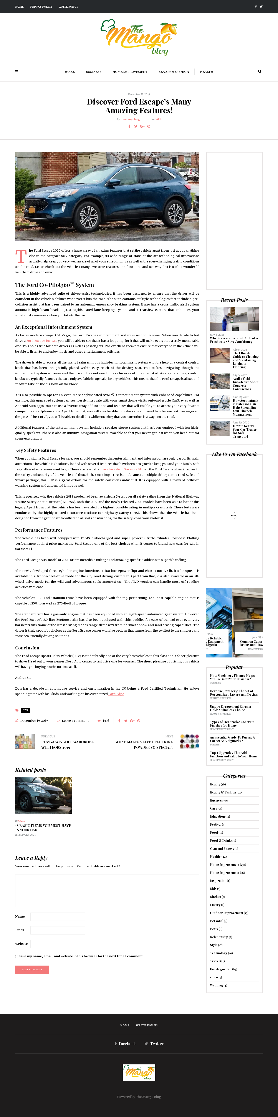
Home (19, 6)
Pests (214, 929)
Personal (216, 921)
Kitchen (215, 897)
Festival (215, 824)
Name (20, 916)
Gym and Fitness (222, 848)
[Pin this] (149, 126)
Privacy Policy (41, 6)
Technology (218, 953)
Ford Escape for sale (41, 341)
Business (93, 72)
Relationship (219, 937)
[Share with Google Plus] (142, 126)
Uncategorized (221, 969)
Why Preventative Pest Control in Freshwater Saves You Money (234, 340)
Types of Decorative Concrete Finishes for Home (232, 723)
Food (214, 832)
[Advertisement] (234, 221)
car (25, 710)
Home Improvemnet (224, 873)
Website (21, 944)
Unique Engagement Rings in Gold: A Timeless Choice (230, 708)
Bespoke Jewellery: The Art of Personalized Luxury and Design (234, 693)
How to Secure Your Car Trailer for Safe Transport (245, 431)
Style (213, 945)
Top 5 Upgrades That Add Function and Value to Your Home (234, 754)
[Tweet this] (135, 126)
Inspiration (218, 881)
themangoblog (130, 119)
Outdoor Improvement (226, 913)
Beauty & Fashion (174, 72)
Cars (157, 119)
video (214, 977)
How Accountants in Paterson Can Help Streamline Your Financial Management (245, 407)
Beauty (215, 784)
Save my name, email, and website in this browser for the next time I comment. (81, 956)
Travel (215, 961)
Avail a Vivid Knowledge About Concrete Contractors (245, 384)
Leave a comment (75, 721)
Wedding (216, 985)
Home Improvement (130, 72)
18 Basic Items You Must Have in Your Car (43, 827)
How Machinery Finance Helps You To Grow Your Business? (232, 677)
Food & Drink (220, 840)
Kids (213, 889)
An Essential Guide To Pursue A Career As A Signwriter (232, 739)
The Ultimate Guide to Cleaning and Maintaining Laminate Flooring (246, 360)
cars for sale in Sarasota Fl (121, 469)
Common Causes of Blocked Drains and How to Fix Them (234, 643)
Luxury (215, 905)
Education (217, 816)
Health (206, 72)
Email (19, 930)
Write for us (68, 6)
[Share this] (129, 126)
